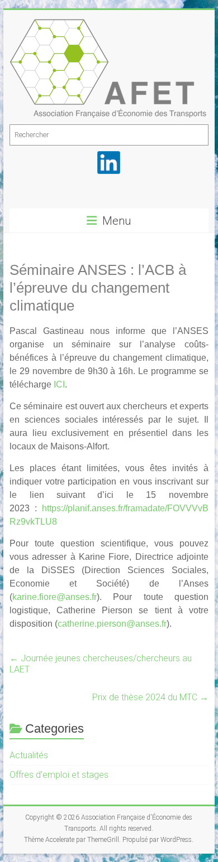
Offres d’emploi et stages (59, 774)
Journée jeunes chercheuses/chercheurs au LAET (101, 664)
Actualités (29, 755)
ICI (59, 384)
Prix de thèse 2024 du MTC (150, 697)
